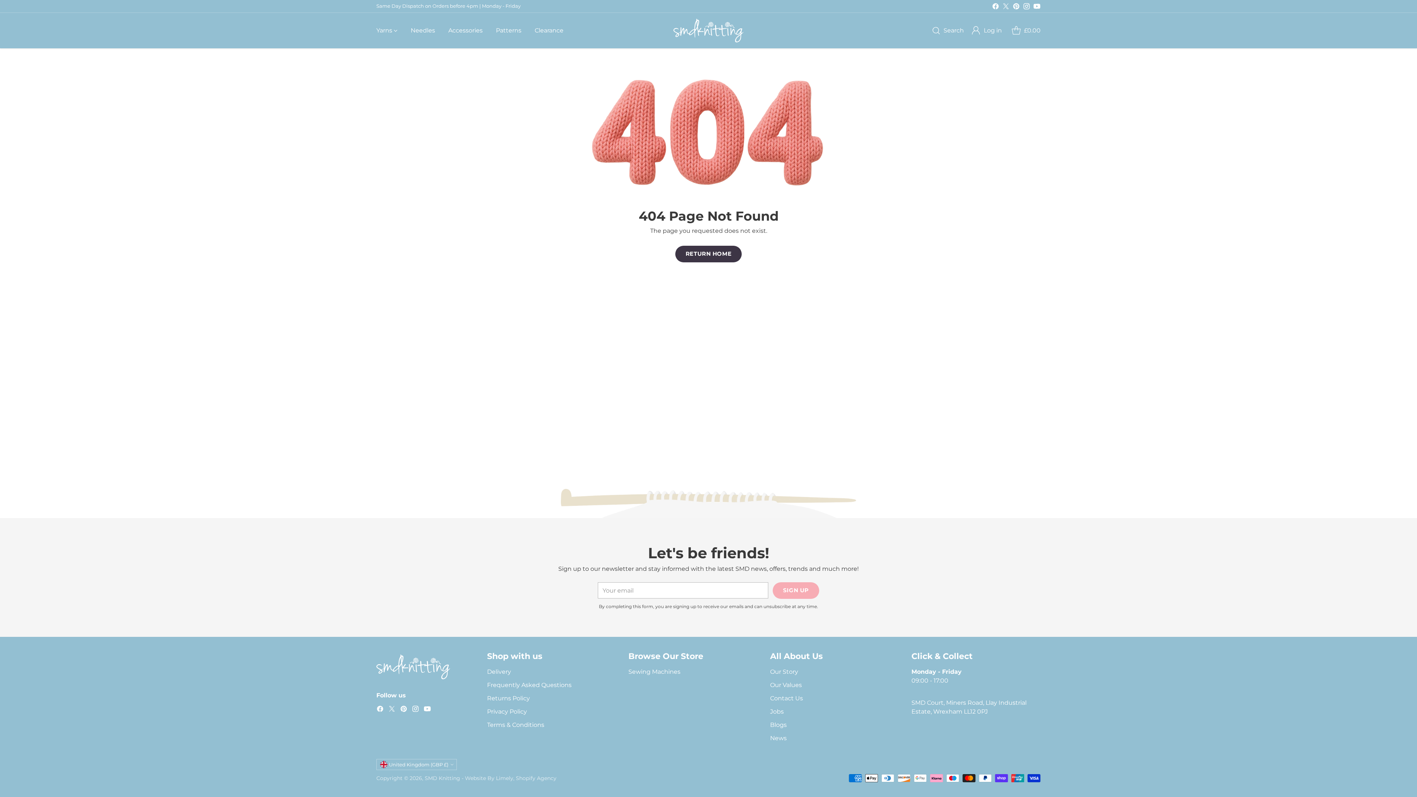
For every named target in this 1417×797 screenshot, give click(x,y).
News (778, 738)
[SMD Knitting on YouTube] (1037, 8)
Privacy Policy (507, 711)
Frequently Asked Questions (529, 685)
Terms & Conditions (515, 724)
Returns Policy (508, 698)
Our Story (784, 671)
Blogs (778, 724)
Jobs (777, 711)
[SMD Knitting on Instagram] (1026, 8)
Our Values (786, 685)
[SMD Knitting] (708, 30)
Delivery (499, 671)
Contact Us (786, 698)
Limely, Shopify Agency (526, 778)
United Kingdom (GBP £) (418, 764)
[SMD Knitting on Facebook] (995, 8)
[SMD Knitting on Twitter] (1006, 8)
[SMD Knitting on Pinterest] (1016, 8)
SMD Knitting (442, 778)
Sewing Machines (654, 671)
